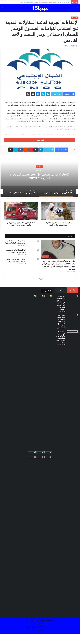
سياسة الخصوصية (41, 627)
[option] (39, 176)
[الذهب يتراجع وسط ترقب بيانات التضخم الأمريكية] (40, 534)
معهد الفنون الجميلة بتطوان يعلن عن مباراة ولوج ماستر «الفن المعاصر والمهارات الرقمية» (60, 302)
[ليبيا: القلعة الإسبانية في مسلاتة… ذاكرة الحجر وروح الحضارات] (33, 253)
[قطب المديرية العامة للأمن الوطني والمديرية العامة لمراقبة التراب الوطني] (40, 453)
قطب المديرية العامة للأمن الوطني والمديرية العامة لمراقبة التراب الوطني (48, 2)
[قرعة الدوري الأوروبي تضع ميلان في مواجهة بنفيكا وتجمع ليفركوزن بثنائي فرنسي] (72, 334)
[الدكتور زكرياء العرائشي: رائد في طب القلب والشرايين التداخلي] (33, 262)
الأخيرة (72, 290)
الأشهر (61, 290)
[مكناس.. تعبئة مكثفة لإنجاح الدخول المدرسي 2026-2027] (32, 458)
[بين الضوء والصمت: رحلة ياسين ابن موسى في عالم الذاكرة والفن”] (33, 244)
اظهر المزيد (40, 140)
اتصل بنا (50, 627)
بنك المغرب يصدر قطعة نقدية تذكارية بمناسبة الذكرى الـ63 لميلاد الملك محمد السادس (39, 176)
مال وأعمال (75, 17)
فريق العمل (31, 627)
